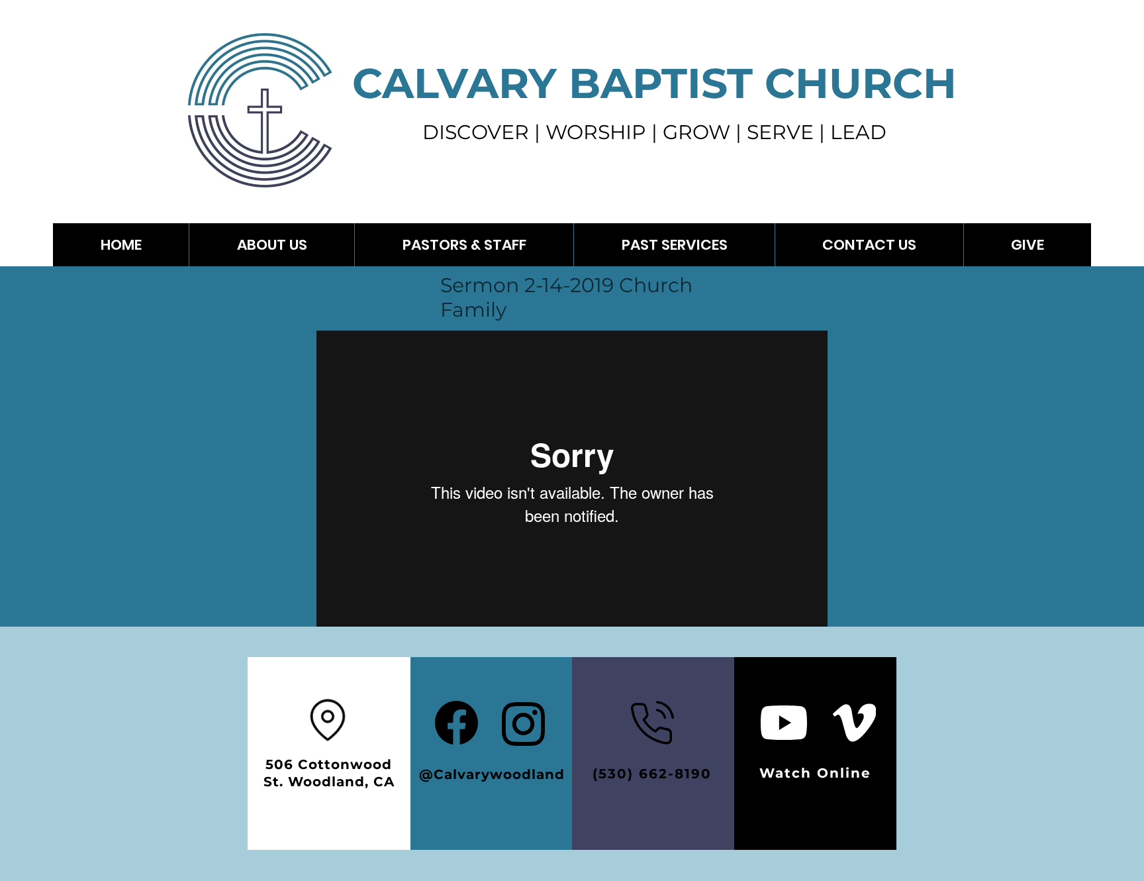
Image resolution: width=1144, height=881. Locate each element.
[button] (674, 244)
